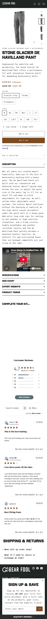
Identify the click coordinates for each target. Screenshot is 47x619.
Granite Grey (10, 95)
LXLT (13, 119)
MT (17, 113)
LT (36, 113)
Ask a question (10, 155)
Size (4, 109)
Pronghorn (9, 102)
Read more (9, 486)
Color (5, 91)
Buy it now (23, 140)
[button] (23, 617)
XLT (35, 119)
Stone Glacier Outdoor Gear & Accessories (22, 48)
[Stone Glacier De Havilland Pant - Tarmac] (6, 334)
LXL (5, 119)
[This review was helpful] (36, 532)
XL (21, 119)
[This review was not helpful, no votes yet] (40, 449)
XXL (28, 119)
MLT (23, 113)
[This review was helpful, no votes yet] (36, 449)
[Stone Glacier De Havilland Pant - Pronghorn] (8, 334)
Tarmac (25, 95)
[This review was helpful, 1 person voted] (36, 495)
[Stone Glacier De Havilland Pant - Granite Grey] (3, 334)
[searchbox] (13, 408)
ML (10, 113)
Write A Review (24, 397)
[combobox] (34, 413)
